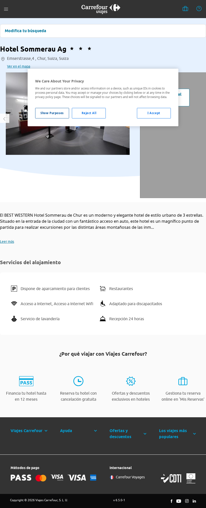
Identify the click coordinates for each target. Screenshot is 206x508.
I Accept (153, 113)
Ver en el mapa (18, 66)
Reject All (89, 113)
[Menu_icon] (6, 9)
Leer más (7, 242)
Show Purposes (52, 113)
